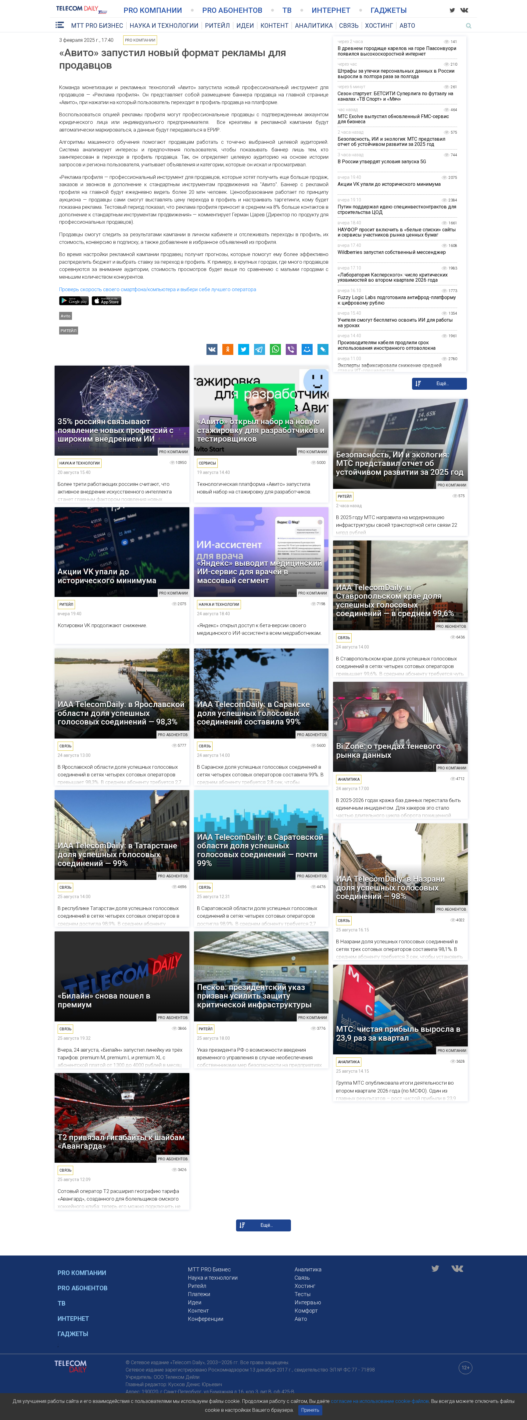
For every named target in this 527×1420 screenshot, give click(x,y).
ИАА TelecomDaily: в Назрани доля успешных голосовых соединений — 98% (390, 888)
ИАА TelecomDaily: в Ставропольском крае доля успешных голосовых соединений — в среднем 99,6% (395, 600)
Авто (407, 25)
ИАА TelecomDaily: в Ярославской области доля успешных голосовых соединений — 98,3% (121, 713)
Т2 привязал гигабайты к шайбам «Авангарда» (121, 1142)
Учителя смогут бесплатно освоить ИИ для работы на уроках (395, 322)
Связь (349, 25)
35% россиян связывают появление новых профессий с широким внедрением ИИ (116, 430)
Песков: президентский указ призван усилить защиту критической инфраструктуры (254, 996)
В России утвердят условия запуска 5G (382, 161)
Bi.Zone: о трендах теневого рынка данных (388, 750)
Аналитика (314, 25)
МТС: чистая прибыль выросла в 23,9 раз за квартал (398, 1033)
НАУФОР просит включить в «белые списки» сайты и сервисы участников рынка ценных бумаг (397, 232)
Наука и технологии (164, 25)
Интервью (308, 1302)
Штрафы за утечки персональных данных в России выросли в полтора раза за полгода (396, 73)
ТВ (287, 10)
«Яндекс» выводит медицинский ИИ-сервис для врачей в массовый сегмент (259, 572)
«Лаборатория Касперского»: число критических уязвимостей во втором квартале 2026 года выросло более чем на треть (393, 280)
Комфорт (306, 1310)
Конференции (205, 1319)
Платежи (199, 1294)
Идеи (245, 25)
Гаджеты (389, 10)
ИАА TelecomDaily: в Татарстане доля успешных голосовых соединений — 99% (117, 854)
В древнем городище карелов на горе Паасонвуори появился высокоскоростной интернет (397, 51)
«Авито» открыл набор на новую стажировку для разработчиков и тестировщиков (260, 430)
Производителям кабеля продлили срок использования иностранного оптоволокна (387, 345)
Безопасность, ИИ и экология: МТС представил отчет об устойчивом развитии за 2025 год (391, 141)
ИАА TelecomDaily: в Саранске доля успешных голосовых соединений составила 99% (253, 713)
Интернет (331, 10)
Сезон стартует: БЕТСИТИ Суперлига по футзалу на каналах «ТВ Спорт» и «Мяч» (395, 96)
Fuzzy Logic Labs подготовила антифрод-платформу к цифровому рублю (397, 300)
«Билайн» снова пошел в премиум (104, 1000)
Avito (65, 315)
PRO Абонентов (232, 10)
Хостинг (379, 25)
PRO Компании (153, 10)
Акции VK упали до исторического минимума (389, 184)
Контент (274, 25)
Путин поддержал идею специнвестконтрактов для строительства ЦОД (397, 209)
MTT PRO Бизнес (97, 25)
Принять (310, 1410)
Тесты (302, 1294)
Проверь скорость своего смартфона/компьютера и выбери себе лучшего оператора (157, 289)
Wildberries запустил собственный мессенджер (392, 252)
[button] (211, 349)
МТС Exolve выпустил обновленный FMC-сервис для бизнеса (393, 119)
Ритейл (217, 25)
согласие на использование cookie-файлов (380, 1401)
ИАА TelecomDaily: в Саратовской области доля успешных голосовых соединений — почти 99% (260, 850)
